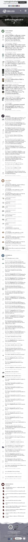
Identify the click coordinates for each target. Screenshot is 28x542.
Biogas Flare (7, 202)
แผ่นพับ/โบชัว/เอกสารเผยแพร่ (10, 197)
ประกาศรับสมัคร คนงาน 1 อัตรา (12, 258)
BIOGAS (7, 223)
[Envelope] (19, 6)
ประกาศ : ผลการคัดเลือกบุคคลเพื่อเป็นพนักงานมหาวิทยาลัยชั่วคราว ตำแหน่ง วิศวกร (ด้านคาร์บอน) (15, 293)
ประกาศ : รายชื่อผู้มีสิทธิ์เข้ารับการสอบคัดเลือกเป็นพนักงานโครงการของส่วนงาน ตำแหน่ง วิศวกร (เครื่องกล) (15, 317)
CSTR (6, 207)
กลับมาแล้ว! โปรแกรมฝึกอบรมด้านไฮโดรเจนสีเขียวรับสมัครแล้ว (15, 99)
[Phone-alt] (17, 6)
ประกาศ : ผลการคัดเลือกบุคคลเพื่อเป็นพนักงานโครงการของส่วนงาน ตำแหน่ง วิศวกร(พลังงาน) (15, 307)
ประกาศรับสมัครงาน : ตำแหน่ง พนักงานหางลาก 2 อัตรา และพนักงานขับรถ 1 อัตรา (15, 450)
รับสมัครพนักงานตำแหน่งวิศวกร (12, 371)
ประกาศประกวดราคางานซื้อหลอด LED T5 (14, 164)
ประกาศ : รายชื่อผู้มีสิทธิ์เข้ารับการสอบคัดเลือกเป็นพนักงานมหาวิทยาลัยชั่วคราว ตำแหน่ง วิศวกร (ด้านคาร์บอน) (15, 298)
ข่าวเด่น (14, 52)
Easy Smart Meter (8, 215)
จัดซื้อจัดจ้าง (15, 43)
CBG (6, 219)
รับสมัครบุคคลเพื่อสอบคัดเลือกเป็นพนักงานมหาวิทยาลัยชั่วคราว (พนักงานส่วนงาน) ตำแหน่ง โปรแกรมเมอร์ (15, 433)
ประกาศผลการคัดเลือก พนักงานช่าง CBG (13, 345)
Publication (8, 245)
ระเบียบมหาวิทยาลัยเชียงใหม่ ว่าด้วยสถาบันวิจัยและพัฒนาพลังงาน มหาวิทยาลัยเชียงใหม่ (15, 185)
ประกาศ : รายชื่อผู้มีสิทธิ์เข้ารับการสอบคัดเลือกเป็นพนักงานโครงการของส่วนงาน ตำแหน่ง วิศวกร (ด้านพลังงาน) (15, 312)
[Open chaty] (24, 538)
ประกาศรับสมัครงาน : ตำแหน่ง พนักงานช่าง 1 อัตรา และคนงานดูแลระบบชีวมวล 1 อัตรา (14, 446)
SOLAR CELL (8, 211)
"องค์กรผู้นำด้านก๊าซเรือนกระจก (14, 2)
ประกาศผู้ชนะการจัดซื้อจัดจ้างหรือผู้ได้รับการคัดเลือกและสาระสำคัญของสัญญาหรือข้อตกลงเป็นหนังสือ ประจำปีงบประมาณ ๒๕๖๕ (15, 153)
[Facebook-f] (9, 539)
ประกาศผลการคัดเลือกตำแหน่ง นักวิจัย (13, 336)
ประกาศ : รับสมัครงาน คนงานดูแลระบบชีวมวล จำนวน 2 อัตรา (15, 438)
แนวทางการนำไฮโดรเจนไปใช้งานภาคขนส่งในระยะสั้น (15, 491)
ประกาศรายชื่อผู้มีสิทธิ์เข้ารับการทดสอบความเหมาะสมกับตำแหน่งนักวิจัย (14, 341)
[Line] (15, 6)
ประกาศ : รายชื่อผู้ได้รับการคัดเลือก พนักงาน (14, 442)
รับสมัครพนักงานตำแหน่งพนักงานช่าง (13, 375)
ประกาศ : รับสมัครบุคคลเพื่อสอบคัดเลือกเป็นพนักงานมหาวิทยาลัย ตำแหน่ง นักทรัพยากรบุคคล (15, 262)
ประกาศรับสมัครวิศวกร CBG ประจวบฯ (13, 476)
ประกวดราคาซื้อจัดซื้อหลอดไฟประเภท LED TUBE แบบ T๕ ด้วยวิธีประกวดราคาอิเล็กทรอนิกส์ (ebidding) (15, 147)
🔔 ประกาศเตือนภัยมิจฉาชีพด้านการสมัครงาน (14, 80)
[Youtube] (13, 6)
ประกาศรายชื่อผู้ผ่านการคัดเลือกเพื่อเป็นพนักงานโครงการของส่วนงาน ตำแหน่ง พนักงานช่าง (15, 332)
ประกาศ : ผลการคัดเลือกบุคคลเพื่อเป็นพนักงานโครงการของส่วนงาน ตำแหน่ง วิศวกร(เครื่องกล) (15, 303)
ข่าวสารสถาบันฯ (15, 84)
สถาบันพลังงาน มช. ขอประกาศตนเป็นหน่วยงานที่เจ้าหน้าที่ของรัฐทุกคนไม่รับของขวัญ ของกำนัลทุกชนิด (15, 55)
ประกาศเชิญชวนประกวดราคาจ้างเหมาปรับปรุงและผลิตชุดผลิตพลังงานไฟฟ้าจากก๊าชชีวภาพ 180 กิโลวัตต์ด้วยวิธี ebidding (15, 172)
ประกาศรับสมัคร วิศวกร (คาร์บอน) (12, 471)
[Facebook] (9, 6)
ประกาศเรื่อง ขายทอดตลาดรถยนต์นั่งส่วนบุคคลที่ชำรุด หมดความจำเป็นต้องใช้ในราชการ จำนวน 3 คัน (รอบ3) (15, 107)
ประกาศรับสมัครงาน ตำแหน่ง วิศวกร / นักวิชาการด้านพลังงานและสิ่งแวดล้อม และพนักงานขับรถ (15, 460)
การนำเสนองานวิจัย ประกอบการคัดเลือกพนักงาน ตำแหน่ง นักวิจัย (15, 423)
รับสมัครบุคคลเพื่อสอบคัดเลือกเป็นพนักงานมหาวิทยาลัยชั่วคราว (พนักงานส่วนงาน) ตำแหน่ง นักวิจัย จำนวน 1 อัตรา (15, 350)
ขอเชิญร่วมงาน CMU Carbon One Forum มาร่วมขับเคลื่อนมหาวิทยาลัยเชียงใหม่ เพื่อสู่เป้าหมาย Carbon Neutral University (15, 72)
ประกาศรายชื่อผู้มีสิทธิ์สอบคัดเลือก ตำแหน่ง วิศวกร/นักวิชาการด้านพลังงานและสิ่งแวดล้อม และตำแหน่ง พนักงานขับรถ (14, 455)
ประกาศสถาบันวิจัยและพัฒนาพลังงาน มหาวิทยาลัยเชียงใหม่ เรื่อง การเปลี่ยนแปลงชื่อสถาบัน (15, 194)
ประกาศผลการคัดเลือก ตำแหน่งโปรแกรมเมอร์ (14, 354)
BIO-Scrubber (8, 198)
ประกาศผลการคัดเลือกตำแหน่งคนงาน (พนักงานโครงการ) (15, 396)
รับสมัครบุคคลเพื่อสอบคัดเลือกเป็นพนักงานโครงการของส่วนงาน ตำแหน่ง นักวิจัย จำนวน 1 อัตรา (15, 288)
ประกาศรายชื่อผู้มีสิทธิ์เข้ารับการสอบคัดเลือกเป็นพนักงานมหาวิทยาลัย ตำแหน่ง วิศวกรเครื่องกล (15, 283)
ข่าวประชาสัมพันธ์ (9, 34)
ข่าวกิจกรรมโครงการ (9, 60)
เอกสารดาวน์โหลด (15, 245)
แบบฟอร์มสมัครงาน (9, 226)
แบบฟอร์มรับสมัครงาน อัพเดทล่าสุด (12, 228)
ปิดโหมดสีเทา (22, 2)
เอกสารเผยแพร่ (8, 183)
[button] (21, 11)
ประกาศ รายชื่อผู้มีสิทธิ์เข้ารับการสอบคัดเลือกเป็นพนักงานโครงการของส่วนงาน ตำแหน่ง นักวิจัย (15, 275)
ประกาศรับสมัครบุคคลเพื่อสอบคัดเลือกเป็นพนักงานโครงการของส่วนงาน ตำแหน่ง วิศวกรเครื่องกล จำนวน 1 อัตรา (15, 322)
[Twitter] (11, 6)
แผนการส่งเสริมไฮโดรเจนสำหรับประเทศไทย (13, 500)
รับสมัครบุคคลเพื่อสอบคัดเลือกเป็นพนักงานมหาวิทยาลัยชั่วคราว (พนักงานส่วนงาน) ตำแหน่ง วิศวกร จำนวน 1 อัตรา (15, 427)
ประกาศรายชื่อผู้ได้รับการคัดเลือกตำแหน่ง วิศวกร (15, 367)
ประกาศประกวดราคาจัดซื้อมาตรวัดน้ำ (13, 168)
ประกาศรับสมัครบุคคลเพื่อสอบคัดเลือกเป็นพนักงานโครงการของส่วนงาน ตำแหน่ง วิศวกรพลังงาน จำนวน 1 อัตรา (15, 328)
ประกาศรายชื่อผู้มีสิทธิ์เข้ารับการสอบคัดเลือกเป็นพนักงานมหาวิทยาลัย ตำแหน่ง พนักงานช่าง (15, 279)
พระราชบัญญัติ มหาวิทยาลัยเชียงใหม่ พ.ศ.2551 (14, 189)
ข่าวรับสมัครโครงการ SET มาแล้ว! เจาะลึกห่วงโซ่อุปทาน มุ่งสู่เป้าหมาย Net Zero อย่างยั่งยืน (15, 63)
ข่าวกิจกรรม (8, 68)
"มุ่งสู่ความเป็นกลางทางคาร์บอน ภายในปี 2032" (14, 3)
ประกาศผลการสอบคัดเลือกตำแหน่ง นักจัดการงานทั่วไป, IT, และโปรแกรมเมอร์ (15, 466)
